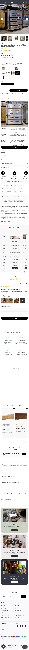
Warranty (16, 612)
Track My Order (17, 605)
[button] (5, 305)
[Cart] (27, 2)
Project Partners (4, 613)
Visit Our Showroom (5, 615)
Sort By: (17, 283)
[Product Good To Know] (14, 125)
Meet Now (14, 555)
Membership (16, 607)
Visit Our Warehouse (5, 617)
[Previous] (2, 19)
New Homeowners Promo (19, 615)
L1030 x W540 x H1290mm (7, 84)
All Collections (4, 619)
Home (2, 43)
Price (2, 53)
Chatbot (16, 466)
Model (2, 60)
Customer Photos (4, 610)
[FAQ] (14, 515)
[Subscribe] (23, 596)
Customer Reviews (4, 608)
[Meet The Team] (14, 541)
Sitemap (10, 647)
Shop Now (15, 268)
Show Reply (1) (5, 309)
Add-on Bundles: (7, 200)
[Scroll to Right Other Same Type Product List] (26, 441)
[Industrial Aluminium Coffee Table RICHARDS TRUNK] (15, 235)
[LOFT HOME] (14, 2)
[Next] (27, 19)
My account (16, 617)
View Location (14, 581)
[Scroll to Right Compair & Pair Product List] (24, 271)
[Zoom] (14, 18)
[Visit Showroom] (14, 567)
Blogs (2, 612)
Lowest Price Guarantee (19, 613)
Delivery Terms (17, 608)
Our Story (3, 605)
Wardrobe (6, 201)
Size (2, 81)
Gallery (2, 607)
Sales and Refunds (17, 610)
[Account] (23, 2)
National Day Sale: (8, 196)
